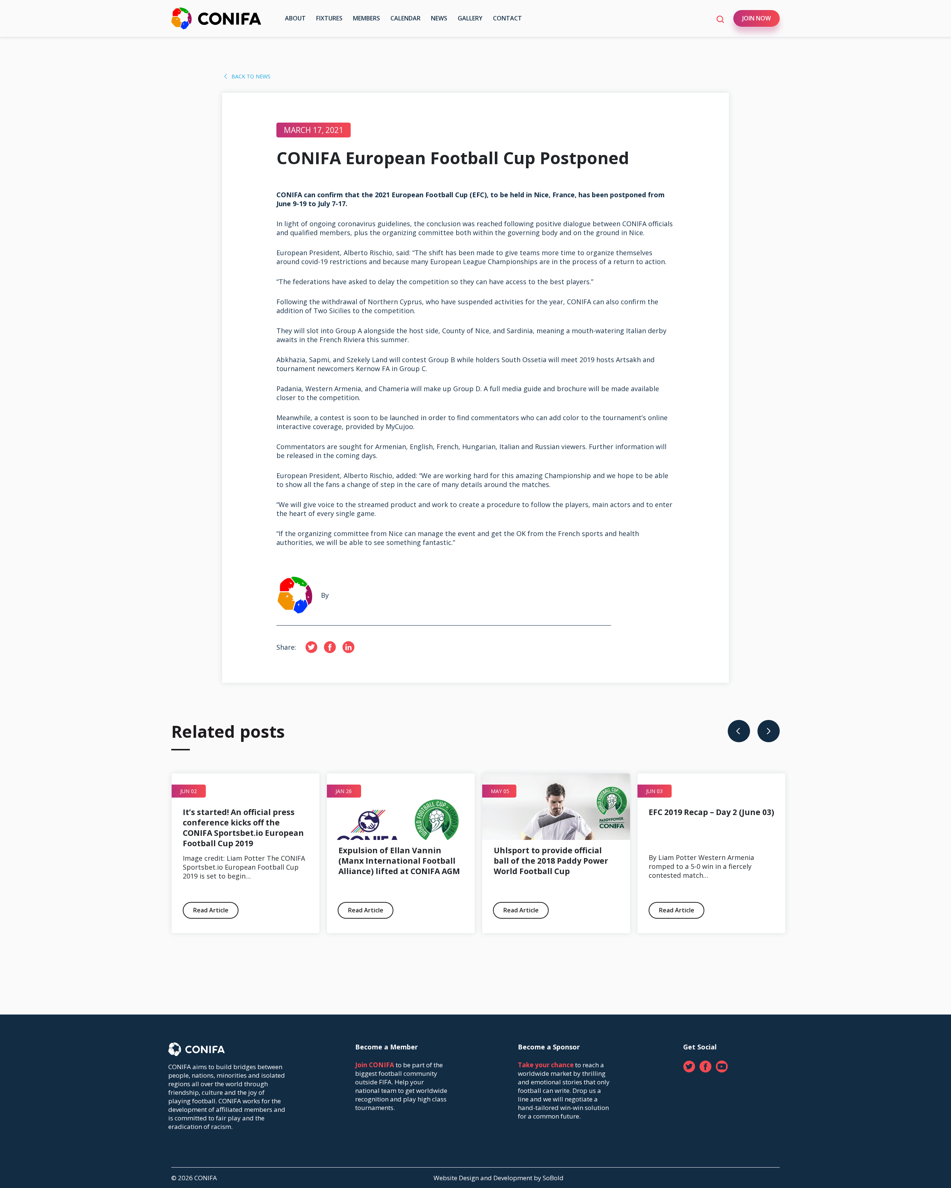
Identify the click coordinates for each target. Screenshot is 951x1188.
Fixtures (329, 18)
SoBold (553, 1178)
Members (366, 18)
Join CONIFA (374, 1065)
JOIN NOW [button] (756, 18)
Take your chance (546, 1065)
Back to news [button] (250, 76)
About (295, 18)
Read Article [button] (55, 910)
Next (768, 731)
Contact (507, 18)
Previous (739, 731)
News (439, 18)
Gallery (470, 18)
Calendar (405, 18)
